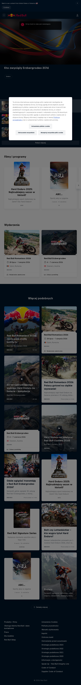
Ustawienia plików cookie (40, 126)
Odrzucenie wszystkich (26, 132)
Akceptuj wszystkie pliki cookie (52, 132)
